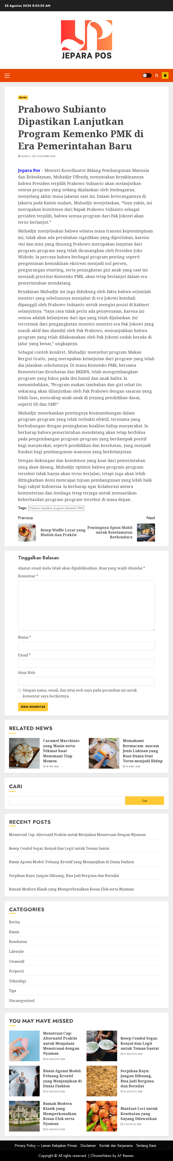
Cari (15, 786)
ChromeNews (101, 1155)
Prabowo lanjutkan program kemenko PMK (56, 508)
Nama (24, 637)
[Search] (156, 75)
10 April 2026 (133, 766)
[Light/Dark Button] (147, 75)
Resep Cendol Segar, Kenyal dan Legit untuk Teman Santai (59, 848)
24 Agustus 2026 (55, 1059)
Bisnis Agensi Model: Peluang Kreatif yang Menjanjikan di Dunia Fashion (71, 861)
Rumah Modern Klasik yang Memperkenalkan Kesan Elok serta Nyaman (71, 889)
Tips (12, 990)
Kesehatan (18, 941)
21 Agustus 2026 (133, 1054)
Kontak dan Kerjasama (116, 1145)
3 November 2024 (45, 156)
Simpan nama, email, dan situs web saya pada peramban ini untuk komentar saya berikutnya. (80, 693)
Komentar (28, 576)
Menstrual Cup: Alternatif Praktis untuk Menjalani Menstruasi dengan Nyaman (77, 834)
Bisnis (14, 931)
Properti (16, 971)
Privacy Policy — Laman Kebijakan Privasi (46, 1145)
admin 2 (26, 156)
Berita (23, 97)
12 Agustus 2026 (133, 1091)
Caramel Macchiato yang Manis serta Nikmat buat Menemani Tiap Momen (61, 750)
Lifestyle (16, 951)
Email (24, 655)
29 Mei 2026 (52, 766)
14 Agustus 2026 (55, 1091)
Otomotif (16, 961)
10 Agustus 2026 (55, 1129)
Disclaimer (88, 1145)
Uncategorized (21, 1000)
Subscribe (165, 75)
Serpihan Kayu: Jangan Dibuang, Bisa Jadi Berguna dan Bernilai (64, 875)
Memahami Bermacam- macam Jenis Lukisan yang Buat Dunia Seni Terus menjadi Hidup (143, 750)
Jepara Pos (29, 170)
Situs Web (26, 672)
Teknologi (17, 981)
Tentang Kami (146, 1145)
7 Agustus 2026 (132, 1124)
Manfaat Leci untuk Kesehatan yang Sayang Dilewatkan (139, 1113)
